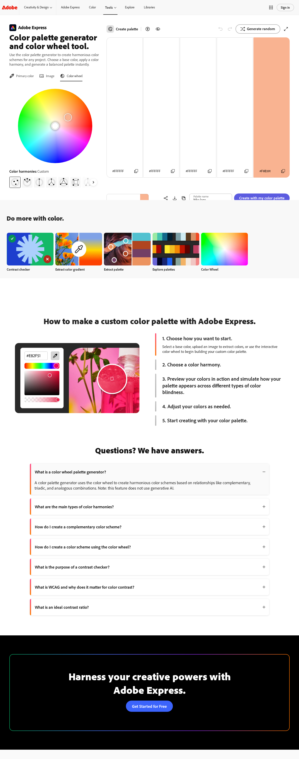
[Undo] (220, 29)
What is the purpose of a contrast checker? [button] (72, 566)
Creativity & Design (36, 7)
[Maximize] (286, 29)
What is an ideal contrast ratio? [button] (62, 607)
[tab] (21, 76)
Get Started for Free (149, 706)
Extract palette (114, 269)
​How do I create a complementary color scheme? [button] (78, 526)
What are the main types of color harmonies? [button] (74, 506)
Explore (130, 7)
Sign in (285, 7)
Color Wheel (209, 269)
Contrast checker (18, 269)
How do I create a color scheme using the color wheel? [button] (83, 546)
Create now (30, 249)
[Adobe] (9, 7)
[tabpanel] (55, 136)
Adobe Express (70, 7)
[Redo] (230, 29)
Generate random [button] (261, 28)
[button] (271, 7)
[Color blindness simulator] (158, 29)
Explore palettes (164, 269)
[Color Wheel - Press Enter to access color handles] (55, 126)
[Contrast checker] (147, 29)
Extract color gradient (70, 269)
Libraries (149, 7)
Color (92, 7)
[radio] (15, 182)
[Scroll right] (93, 182)
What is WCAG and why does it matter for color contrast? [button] (84, 587)
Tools (109, 7)
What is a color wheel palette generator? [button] (70, 471)
